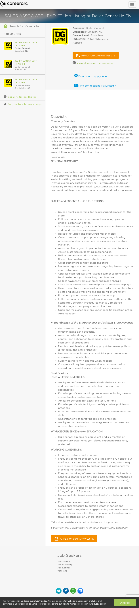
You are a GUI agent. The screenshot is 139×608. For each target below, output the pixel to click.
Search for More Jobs (23, 26)
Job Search (63, 561)
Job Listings (63, 567)
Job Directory (64, 564)
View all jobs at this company (94, 63)
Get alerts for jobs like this (22, 97)
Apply (97, 55)
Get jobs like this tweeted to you (25, 104)
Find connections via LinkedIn (97, 85)
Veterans (62, 571)
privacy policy (40, 601)
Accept (125, 602)
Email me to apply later (92, 76)
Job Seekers (69, 555)
